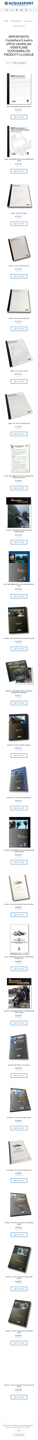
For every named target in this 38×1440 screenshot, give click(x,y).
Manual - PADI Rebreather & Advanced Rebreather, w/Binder (19, 691)
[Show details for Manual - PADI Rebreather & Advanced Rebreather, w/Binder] (19, 673)
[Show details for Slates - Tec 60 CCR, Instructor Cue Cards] (19, 886)
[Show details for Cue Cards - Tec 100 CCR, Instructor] (19, 1152)
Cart (21, 10)
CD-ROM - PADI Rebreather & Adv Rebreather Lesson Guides (19, 851)
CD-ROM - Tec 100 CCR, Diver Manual (19, 797)
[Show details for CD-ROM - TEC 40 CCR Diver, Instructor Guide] (19, 620)
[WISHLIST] (16, 10)
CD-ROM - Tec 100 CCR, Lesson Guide (19, 1117)
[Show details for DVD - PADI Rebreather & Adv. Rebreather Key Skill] (19, 566)
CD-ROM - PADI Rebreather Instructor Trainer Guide (19, 531)
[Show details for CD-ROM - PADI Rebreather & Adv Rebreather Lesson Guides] (19, 832)
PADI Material (16, 21)
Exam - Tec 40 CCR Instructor (19, 266)
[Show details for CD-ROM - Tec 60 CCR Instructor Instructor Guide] (19, 1367)
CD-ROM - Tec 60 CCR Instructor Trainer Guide (19, 1331)
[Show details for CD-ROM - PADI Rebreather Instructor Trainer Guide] (19, 512)
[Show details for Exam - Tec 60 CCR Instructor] (19, 300)
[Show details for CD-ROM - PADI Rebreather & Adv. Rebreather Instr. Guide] (19, 993)
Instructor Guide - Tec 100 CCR (19, 1065)
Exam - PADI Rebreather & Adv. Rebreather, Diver (19, 160)
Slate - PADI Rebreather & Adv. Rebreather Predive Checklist (19, 476)
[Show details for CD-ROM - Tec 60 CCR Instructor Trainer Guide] (19, 1313)
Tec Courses (28, 21)
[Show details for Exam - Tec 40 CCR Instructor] (19, 248)
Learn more (19, 1435)
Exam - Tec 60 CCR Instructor (19, 318)
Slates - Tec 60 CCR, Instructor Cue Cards (19, 904)
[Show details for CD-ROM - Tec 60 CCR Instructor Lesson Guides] (19, 1259)
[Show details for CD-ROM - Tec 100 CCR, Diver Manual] (19, 780)
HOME (6, 21)
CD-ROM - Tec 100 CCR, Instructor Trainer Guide (19, 1223)
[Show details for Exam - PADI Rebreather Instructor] (19, 89)
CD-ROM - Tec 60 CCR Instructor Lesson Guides (19, 1277)
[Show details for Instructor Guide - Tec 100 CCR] (19, 1047)
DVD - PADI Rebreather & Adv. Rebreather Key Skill (19, 585)
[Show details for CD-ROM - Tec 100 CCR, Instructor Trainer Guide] (19, 1205)
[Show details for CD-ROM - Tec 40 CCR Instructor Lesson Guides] (19, 1421)
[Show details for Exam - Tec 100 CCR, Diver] (19, 353)
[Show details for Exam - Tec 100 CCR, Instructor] (19, 406)
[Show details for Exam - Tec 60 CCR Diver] (19, 195)
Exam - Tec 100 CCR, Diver (19, 371)
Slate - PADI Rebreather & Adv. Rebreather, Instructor (19, 957)
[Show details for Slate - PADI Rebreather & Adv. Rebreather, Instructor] (19, 939)
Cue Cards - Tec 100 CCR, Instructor (19, 1170)
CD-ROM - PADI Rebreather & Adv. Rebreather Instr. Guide (19, 1011)
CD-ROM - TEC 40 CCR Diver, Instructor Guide (19, 638)
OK (19, 1430)
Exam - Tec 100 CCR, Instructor (19, 423)
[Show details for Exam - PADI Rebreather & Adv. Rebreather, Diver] (19, 141)
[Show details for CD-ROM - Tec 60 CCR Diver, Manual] (19, 727)
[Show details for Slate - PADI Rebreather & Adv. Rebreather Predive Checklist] (19, 458)
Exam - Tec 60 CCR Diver (19, 213)
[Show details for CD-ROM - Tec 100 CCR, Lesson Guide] (19, 1100)
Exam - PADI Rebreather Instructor (19, 106)
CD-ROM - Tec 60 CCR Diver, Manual (19, 745)
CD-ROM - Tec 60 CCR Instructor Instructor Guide (19, 1385)
